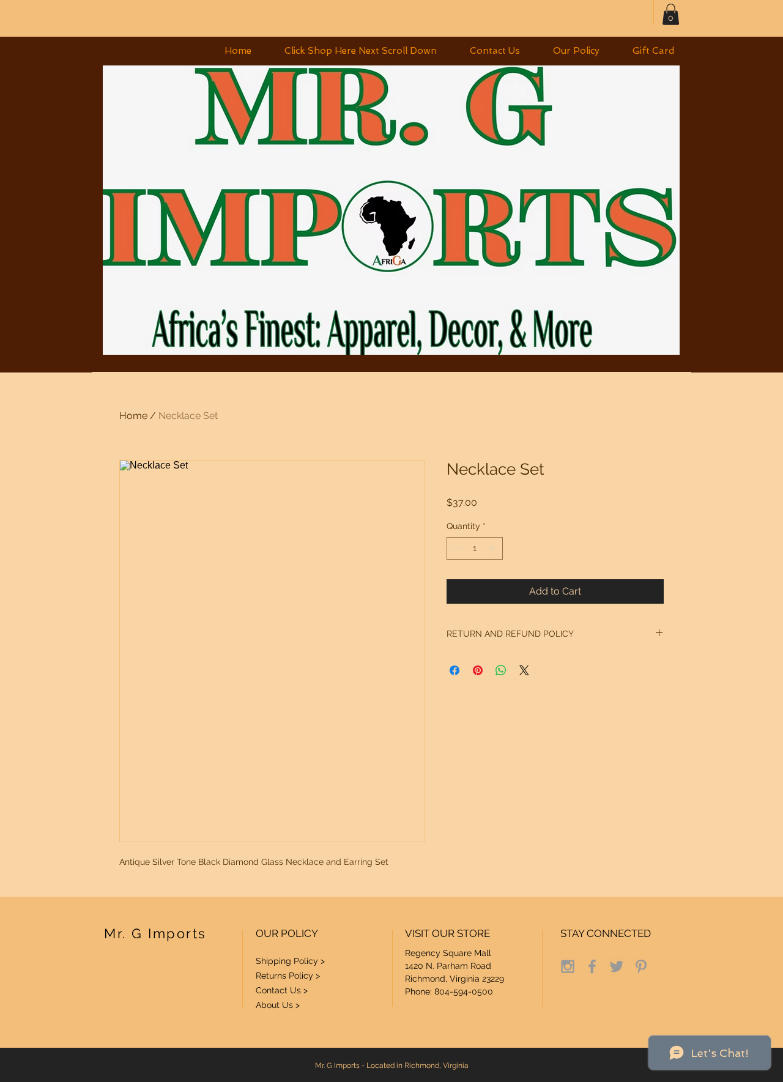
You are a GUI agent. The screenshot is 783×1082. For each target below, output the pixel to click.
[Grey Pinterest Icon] (641, 966)
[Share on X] (524, 670)
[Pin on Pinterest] (477, 670)
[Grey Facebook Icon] (592, 966)
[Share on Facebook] (454, 670)
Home (133, 415)
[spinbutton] (475, 548)
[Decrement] (456, 548)
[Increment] (493, 548)
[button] (360, 51)
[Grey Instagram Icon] (567, 966)
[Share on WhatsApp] (501, 670)
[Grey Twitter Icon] (616, 966)
